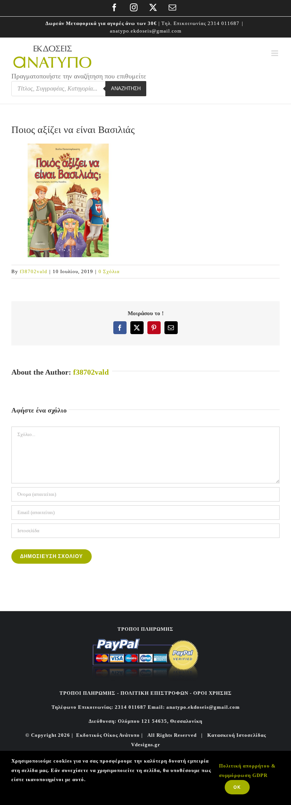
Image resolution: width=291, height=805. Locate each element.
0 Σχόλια (109, 271)
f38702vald (33, 271)
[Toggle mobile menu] (275, 53)
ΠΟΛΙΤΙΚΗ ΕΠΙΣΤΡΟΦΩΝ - (156, 693)
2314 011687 (223, 23)
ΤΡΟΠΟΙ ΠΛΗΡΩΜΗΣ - (89, 693)
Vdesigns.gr (145, 744)
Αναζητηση (126, 88)
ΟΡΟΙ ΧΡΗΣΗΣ (212, 693)
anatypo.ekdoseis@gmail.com (145, 31)
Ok (237, 787)
